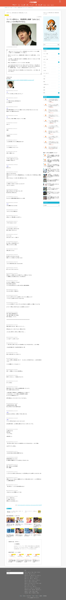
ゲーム (44, 62)
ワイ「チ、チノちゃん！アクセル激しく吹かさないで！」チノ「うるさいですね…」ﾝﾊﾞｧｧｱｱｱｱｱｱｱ (53, 171)
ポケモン (35, 586)
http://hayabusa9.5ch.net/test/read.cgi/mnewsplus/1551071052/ (29, 505)
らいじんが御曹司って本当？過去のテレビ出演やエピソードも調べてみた (53, 156)
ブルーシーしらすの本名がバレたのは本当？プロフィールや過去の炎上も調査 (53, 165)
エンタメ (44, 56)
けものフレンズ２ (34, 575)
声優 (44, 78)
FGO (26, 572)
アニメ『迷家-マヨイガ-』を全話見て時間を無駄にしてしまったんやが (53, 197)
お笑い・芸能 (10, 7)
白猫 (34, 591)
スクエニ (34, 580)
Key (33, 572)
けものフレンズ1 (28, 575)
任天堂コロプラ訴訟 (28, 589)
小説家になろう (46, 84)
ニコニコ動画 (39, 583)
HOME (6, 7)
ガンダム (36, 578)
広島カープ (27, 591)
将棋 (44, 81)
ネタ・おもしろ (46, 73)
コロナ (31, 580)
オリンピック (27, 578)
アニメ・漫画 (45, 53)
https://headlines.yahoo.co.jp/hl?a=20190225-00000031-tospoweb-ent (20, 80)
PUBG (39, 572)
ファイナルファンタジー (29, 586)
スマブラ (39, 580)
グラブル (27, 580)
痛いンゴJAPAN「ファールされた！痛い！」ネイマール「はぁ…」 (53, 193)
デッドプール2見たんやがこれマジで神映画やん (53, 185)
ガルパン (32, 578)
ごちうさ (39, 575)
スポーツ (44, 67)
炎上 (31, 591)
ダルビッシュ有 (28, 583)
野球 (44, 92)
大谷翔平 (34, 589)
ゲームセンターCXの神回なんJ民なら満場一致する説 (53, 180)
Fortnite (30, 572)
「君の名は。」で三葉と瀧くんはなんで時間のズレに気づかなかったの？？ (53, 175)
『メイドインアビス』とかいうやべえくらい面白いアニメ (53, 189)
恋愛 (44, 87)
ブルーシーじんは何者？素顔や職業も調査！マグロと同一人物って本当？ (53, 161)
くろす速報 (31, 597)
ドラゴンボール (34, 583)
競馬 (37, 591)
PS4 (36, 572)
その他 (44, 70)
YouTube (48, 163)
